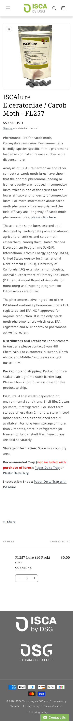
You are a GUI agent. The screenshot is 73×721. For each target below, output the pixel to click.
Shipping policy (38, 712)
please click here (43, 217)
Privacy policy (31, 705)
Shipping (8, 128)
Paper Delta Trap (47, 468)
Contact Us (56, 717)
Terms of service (53, 705)
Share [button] (11, 522)
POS (41, 701)
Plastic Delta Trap (16, 473)
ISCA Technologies (27, 701)
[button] (8, 8)
